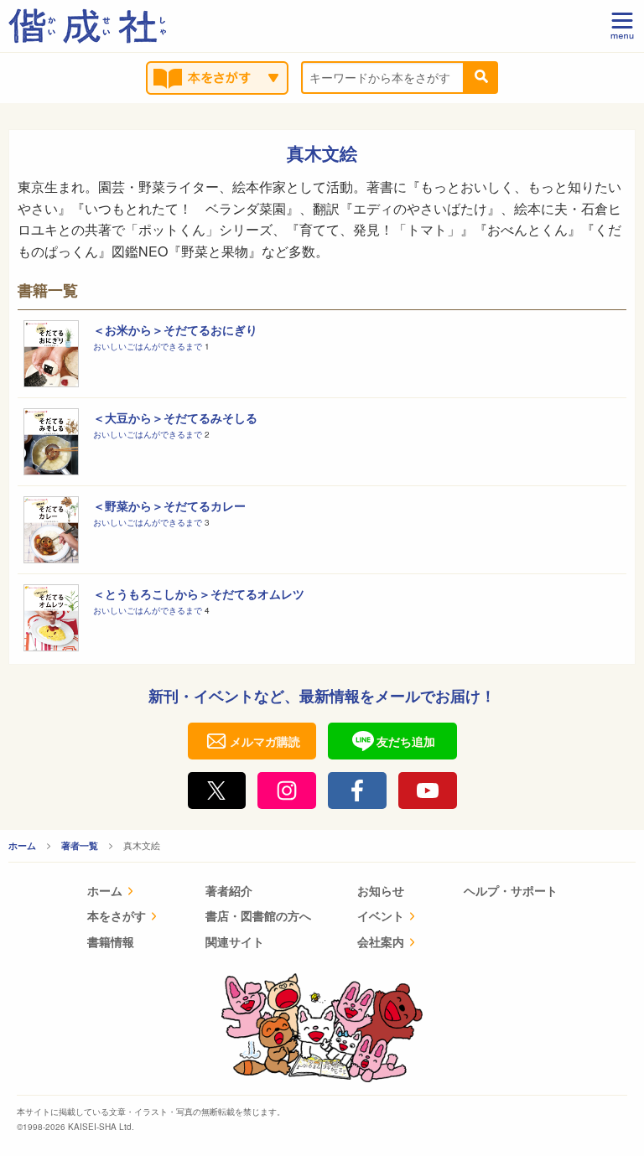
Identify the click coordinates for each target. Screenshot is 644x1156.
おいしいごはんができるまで (149, 346)
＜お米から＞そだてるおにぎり (175, 329)
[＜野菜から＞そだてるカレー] (51, 529)
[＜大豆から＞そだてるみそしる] (51, 441)
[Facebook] (357, 790)
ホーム (22, 845)
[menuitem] (123, 892)
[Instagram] (286, 790)
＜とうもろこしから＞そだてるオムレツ (198, 593)
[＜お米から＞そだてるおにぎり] (51, 353)
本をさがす (116, 915)
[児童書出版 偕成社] (87, 26)
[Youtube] (427, 790)
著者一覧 (79, 845)
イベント (380, 915)
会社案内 (380, 941)
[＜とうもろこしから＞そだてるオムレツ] (51, 617)
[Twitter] (217, 790)
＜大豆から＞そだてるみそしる (175, 417)
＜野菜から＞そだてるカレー (169, 505)
